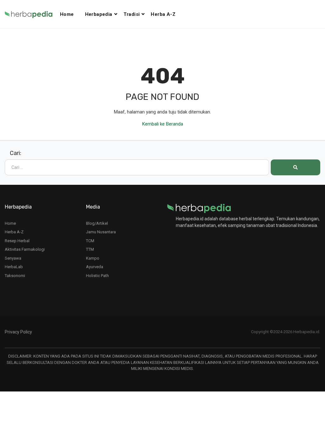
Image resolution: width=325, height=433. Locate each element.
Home (67, 14)
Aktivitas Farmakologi (25, 249)
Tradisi (131, 14)
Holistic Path (97, 275)
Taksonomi (15, 275)
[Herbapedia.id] (199, 208)
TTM (90, 249)
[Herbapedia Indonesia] (32, 14)
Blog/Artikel (97, 223)
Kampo (92, 258)
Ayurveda (94, 266)
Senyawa (13, 258)
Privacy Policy (18, 331)
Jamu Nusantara (101, 231)
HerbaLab (14, 266)
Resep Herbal (17, 240)
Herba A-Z (163, 14)
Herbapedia (98, 14)
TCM (90, 240)
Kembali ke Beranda (162, 124)
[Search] (295, 167)
